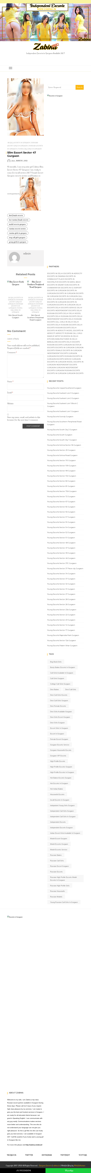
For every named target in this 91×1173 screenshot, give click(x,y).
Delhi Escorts (73, 342)
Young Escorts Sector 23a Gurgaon (61, 610)
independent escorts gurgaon (61, 828)
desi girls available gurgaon (61, 712)
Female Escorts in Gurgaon (68, 350)
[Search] (46, 59)
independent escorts (58, 822)
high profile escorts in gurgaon (62, 772)
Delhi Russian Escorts (66, 316)
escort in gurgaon (57, 734)
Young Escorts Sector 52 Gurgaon (61, 532)
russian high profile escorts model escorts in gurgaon (63, 878)
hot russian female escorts (18, 220)
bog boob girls (55, 662)
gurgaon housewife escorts (60, 750)
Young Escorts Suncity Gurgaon (60, 416)
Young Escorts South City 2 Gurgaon (62, 430)
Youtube (83, 1155)
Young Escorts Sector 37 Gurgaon (61, 579)
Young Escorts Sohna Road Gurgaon (62, 455)
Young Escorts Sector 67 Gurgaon (61, 502)
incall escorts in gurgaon (59, 800)
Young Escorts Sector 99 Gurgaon (61, 471)
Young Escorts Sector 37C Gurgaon (61, 563)
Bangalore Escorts (56, 342)
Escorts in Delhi (55, 273)
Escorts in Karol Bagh (70, 282)
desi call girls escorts (58, 695)
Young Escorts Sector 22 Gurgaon (61, 615)
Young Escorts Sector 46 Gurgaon (61, 558)
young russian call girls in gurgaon (64, 902)
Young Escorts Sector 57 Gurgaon (61, 517)
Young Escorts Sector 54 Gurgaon (61, 527)
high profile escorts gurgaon (61, 767)
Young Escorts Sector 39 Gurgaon (61, 553)
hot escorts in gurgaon (59, 783)
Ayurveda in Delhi (69, 336)
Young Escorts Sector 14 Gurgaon (61, 625)
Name (10, 381)
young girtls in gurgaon (17, 242)
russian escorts (56, 872)
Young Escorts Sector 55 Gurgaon (61, 522)
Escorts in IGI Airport (71, 288)
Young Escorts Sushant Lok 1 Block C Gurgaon (62, 404)
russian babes (56, 855)
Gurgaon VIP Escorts (58, 756)
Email (10, 392)
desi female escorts (16, 215)
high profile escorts (57, 761)
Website (10, 403)
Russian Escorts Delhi (57, 313)
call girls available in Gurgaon (61, 673)
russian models (56, 897)
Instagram (47, 1155)
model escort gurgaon (58, 838)
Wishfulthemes (79, 1166)
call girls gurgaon (57, 678)
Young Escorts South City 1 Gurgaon (62, 440)
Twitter (29, 1155)
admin (13, 161)
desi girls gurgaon (57, 723)
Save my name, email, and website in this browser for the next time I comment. (23, 418)
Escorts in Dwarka (56, 276)
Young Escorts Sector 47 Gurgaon (61, 548)
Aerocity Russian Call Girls (69, 333)
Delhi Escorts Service (65, 308)
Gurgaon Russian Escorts (67, 370)
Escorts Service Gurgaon (68, 359)
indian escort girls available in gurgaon (65, 833)
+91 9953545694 (23, 1170)
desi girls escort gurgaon (60, 717)
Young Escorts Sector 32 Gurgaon (61, 584)
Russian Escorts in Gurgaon (16, 306)
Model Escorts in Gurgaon (19, 143)
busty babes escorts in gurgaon (62, 667)
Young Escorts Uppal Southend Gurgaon (64, 388)
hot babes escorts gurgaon (60, 778)
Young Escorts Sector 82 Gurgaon (61, 481)
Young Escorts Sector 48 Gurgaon (61, 543)
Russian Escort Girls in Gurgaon (15, 302)
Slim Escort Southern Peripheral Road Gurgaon (35, 317)
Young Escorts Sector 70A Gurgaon (62, 491)
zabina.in (56, 1166)
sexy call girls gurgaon (17, 238)
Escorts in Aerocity (72, 273)
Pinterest (65, 1155)
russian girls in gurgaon (18, 233)
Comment (12, 352)
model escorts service (58, 850)
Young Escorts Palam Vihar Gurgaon (62, 646)
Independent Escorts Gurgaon (62, 353)
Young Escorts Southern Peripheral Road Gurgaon (64, 423)
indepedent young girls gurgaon (62, 805)
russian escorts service (17, 229)
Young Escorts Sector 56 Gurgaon (61, 512)
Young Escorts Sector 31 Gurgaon (61, 589)
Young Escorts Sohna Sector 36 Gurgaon (64, 445)
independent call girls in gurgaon (62, 816)
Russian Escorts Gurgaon (59, 345)
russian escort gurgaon (59, 866)
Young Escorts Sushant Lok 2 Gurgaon (63, 398)
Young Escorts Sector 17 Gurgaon (61, 630)
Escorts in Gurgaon (56, 291)
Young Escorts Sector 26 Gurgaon (61, 604)
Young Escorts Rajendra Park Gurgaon (63, 635)
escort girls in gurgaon (59, 728)
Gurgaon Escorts (55, 356)
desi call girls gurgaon (59, 700)
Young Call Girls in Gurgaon (30, 149)
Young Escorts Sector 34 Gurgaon (61, 574)
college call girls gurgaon (60, 684)
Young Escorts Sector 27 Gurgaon (61, 594)
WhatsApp (69, 1170)
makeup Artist (54, 336)
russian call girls (57, 861)
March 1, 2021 (22, 161)
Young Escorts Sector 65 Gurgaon (61, 507)
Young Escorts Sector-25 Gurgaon (61, 450)
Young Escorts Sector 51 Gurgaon (61, 538)
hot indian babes (56, 789)
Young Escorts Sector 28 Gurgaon (61, 599)
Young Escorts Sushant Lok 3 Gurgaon (63, 393)
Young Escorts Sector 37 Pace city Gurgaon (65, 568)
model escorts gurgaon (17, 224)
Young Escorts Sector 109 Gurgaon (61, 466)
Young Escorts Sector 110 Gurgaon (61, 460)
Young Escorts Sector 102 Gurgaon (61, 476)
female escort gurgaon (59, 739)
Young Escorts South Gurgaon (59, 435)
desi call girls (70, 689)
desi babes (54, 689)
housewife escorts (57, 794)
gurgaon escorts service (59, 745)
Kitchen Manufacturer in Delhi (62, 339)
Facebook (11, 1155)
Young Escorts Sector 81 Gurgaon (61, 486)
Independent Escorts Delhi (68, 311)
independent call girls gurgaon (62, 811)
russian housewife (57, 891)
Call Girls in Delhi (64, 322)
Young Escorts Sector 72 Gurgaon (61, 496)
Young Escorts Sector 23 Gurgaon (61, 620)
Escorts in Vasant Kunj (58, 285)
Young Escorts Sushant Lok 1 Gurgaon (63, 411)
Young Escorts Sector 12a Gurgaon (61, 640)
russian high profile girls (59, 886)
